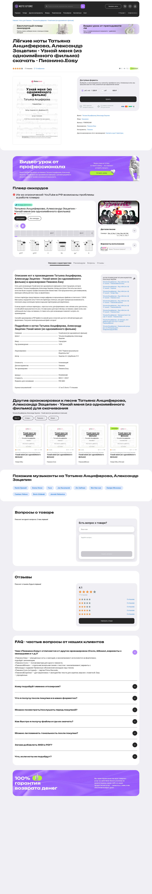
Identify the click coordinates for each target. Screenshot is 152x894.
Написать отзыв (107, 621)
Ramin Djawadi (21, 488)
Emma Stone (37, 488)
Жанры (47, 13)
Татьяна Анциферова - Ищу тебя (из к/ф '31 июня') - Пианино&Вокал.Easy (116, 282)
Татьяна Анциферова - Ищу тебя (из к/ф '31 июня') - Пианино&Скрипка (116, 301)
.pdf (105, 90)
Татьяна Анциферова (89, 115)
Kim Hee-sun (96, 488)
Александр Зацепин (103, 115)
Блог (85, 13)
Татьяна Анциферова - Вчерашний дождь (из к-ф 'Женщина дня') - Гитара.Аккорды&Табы (116, 327)
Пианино (17, 13)
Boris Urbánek (39, 494)
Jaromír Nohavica (57, 494)
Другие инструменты (36, 13)
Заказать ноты (113, 6)
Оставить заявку (101, 173)
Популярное (67, 13)
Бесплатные (77, 13)
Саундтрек (85, 119)
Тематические (56, 13)
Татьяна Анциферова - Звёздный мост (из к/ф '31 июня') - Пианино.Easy (116, 316)
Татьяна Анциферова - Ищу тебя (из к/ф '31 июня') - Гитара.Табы (116, 292)
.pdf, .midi (87, 90)
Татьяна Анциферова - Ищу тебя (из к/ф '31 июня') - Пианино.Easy (116, 311)
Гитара (25, 13)
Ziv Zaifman (80, 488)
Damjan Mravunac (114, 488)
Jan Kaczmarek (63, 488)
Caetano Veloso (21, 494)
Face (50, 488)
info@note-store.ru (132, 13)
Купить (108, 99)
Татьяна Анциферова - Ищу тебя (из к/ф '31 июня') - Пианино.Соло (116, 297)
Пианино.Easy (91, 126)
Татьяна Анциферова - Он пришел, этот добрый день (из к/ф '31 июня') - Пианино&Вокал (115, 321)
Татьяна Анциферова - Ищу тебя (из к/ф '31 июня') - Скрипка (116, 287)
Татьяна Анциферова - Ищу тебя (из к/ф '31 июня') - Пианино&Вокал (116, 306)
